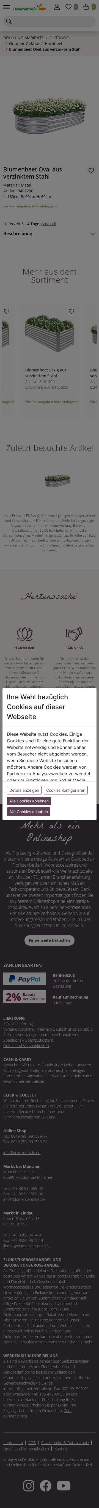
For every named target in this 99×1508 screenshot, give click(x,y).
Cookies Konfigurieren (65, 790)
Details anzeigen (24, 790)
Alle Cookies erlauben (28, 811)
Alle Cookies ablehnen (29, 801)
